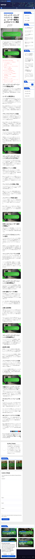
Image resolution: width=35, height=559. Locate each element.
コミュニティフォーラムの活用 (8, 72)
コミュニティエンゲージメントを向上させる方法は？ (10, 66)
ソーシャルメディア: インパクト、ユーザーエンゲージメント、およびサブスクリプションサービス (29, 75)
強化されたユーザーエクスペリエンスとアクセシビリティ (29, 38)
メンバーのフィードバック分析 (8, 78)
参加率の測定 (6, 77)
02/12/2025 (4, 535)
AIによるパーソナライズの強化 (8, 81)
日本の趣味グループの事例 (7, 74)
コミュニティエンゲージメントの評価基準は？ (9, 76)
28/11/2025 (21, 545)
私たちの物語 (27, 20)
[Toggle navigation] (17, 8)
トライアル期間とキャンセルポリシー (23, 541)
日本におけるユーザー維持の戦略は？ (8, 70)
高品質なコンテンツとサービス (22, 531)
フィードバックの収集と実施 (8, 68)
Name (3, 497)
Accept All (8, 556)
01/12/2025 (21, 535)
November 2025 (27, 93)
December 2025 (27, 91)
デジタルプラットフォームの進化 (8, 80)
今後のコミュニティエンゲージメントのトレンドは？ (10, 79)
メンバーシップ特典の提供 (7, 69)
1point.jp (3, 4)
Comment (3, 478)
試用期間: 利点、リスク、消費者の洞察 (25, 543)
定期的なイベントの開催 (7, 67)
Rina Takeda (10, 24)
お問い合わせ (27, 15)
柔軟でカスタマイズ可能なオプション (6, 531)
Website (3, 508)
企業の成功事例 (6, 75)
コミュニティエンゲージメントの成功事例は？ (9, 73)
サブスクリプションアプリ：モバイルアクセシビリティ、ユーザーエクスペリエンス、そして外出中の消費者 (29, 65)
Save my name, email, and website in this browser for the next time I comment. (11, 516)
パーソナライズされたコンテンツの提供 (9, 71)
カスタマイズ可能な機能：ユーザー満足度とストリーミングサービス (29, 54)
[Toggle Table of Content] (17, 60)
